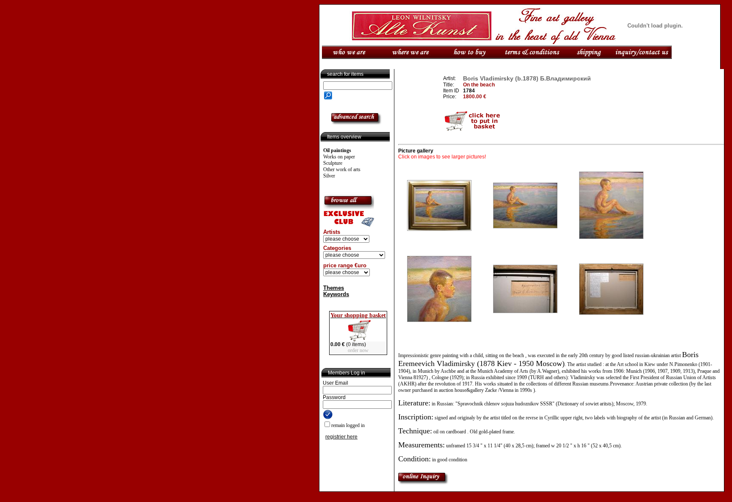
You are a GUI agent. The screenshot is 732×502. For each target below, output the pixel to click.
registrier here (341, 437)
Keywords (336, 294)
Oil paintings (337, 150)
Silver (329, 176)
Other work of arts (341, 169)
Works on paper (339, 157)
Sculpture (332, 163)
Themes (333, 288)
